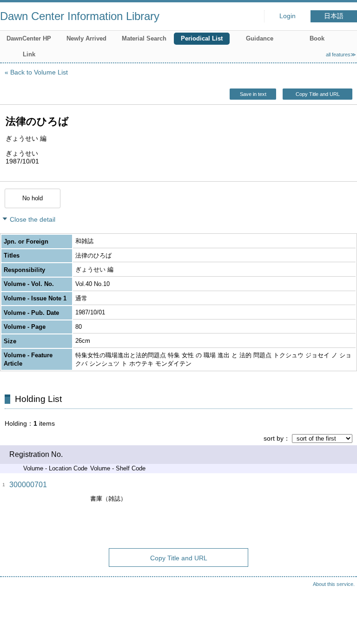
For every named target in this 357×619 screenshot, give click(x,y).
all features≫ (341, 54)
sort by (274, 438)
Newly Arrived (86, 38)
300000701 (28, 485)
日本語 (334, 16)
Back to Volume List (39, 72)
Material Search (144, 38)
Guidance (259, 38)
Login (287, 16)
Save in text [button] (253, 94)
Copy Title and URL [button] (318, 94)
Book (317, 38)
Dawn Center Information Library (79, 16)
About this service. (334, 584)
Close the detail (32, 219)
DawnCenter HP (29, 38)
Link (29, 54)
